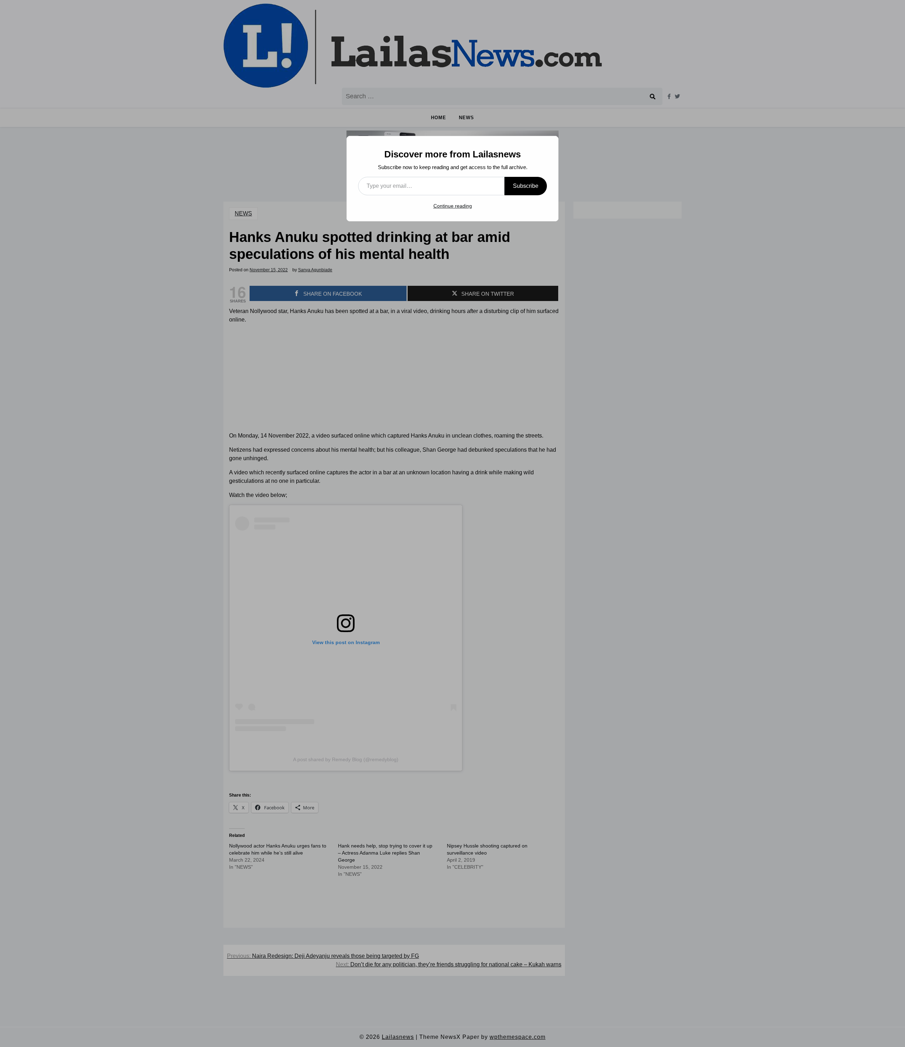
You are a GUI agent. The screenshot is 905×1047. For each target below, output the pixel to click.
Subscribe (525, 186)
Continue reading (452, 206)
